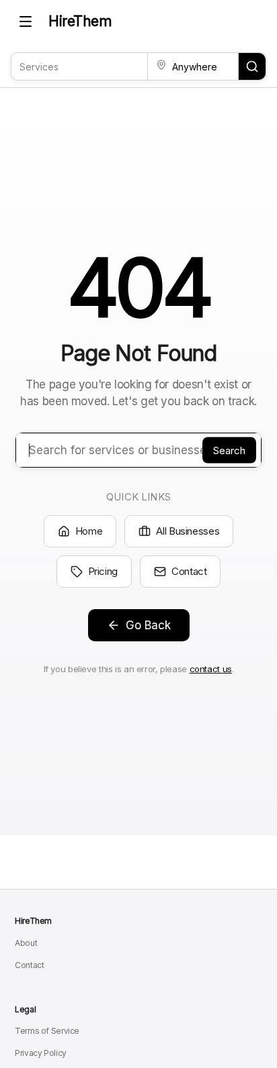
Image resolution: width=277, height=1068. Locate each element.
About (26, 943)
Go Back (148, 625)
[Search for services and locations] (252, 66)
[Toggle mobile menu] (25, 21)
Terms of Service (47, 1031)
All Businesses (187, 531)
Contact (188, 571)
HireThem (80, 21)
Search (229, 449)
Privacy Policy (41, 1053)
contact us (211, 668)
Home (89, 531)
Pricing (103, 571)
